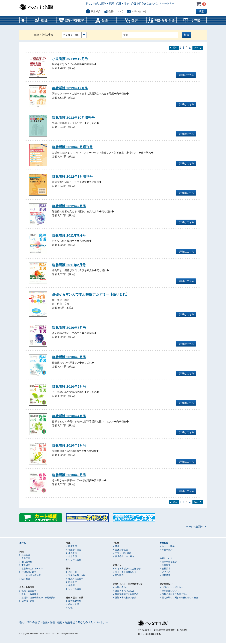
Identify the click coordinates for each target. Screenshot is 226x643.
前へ (175, 47)
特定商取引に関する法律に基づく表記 (180, 597)
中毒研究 (26, 565)
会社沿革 (166, 568)
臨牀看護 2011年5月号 (69, 235)
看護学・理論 (74, 549)
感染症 (71, 585)
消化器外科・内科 (76, 575)
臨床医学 (72, 582)
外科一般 (72, 572)
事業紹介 (96, 11)
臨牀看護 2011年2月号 (69, 265)
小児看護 (26, 555)
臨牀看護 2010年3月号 (69, 445)
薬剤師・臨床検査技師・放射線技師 (38, 597)
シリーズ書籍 (74, 559)
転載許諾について (170, 590)
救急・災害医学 (29, 590)
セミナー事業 (168, 546)
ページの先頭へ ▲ (196, 526)
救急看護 (72, 556)
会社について (115, 11)
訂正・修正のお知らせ (125, 572)
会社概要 (166, 565)
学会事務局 (167, 549)
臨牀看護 (26, 578)
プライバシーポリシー (172, 587)
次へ (196, 47)
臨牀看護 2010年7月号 (69, 328)
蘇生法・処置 (28, 601)
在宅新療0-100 (29, 572)
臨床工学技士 (121, 549)
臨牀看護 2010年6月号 (69, 357)
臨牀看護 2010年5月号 (69, 386)
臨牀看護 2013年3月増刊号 (72, 147)
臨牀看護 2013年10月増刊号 (73, 118)
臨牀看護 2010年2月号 (69, 475)
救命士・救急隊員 (30, 594)
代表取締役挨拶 (169, 561)
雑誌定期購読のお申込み (126, 594)
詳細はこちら (186, 75)
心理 (70, 607)
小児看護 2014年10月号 (70, 59)
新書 (117, 546)
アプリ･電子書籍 (123, 553)
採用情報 (166, 575)
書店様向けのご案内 (124, 556)
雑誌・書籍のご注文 (124, 590)
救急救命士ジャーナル (32, 568)
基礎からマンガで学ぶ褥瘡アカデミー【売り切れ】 (90, 294)
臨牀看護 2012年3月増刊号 (72, 176)
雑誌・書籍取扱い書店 (125, 597)
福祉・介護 (73, 604)
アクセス (166, 572)
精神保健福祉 (74, 601)
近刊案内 (119, 575)
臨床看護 (72, 546)
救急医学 (26, 558)
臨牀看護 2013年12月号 (70, 88)
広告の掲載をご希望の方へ (174, 594)
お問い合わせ (138, 11)
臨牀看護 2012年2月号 (69, 206)
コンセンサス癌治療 (31, 575)
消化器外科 (27, 561)
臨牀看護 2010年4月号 (69, 416)
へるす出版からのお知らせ (128, 568)
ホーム (22, 20)
